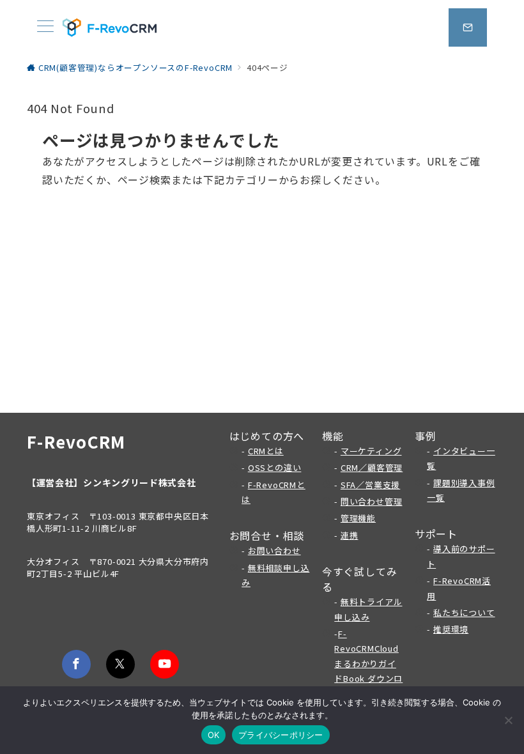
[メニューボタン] (45, 27)
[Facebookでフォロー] (76, 664)
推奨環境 (450, 629)
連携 (349, 535)
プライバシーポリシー (280, 735)
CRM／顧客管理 (372, 467)
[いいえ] (508, 720)
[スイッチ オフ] (467, 27)
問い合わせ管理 (372, 501)
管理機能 (358, 518)
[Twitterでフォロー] (120, 664)
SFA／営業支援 (370, 485)
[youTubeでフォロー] (164, 664)
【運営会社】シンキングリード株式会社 (111, 482)
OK (214, 735)
